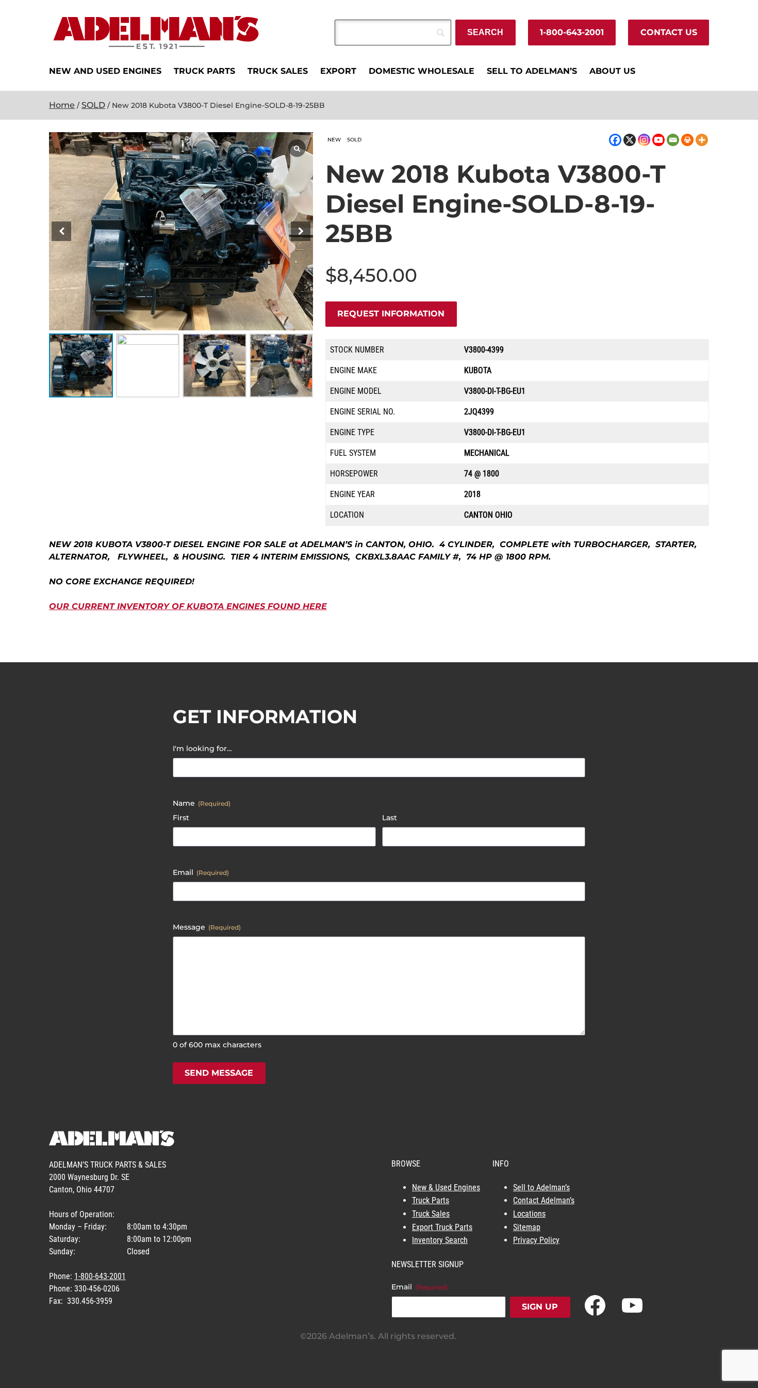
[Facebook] (615, 140)
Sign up (540, 1307)
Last (389, 817)
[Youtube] (658, 140)
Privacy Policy (536, 1240)
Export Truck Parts (442, 1227)
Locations (529, 1214)
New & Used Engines (446, 1187)
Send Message (219, 1073)
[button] (300, 231)
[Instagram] (644, 140)
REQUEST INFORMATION (390, 313)
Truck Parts (430, 1200)
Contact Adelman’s (543, 1200)
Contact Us (668, 32)
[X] (629, 140)
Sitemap (526, 1227)
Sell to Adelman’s (541, 1187)
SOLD (93, 105)
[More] (702, 140)
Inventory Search (440, 1240)
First (181, 817)
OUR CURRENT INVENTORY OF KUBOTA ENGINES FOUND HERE (188, 606)
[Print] (687, 140)
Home (62, 105)
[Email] (673, 140)
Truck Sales (431, 1214)
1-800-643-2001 (572, 32)
